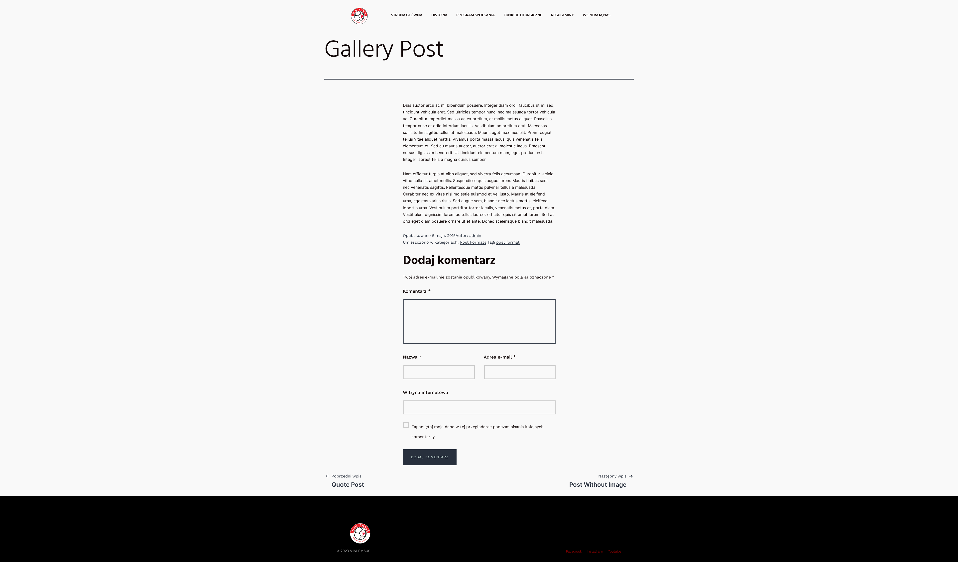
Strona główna (406, 15)
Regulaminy (562, 15)
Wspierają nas (596, 15)
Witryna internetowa (425, 392)
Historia (439, 15)
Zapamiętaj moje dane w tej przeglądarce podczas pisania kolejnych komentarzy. (477, 431)
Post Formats (473, 242)
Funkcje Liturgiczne (523, 15)
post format (508, 242)
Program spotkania (475, 15)
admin (475, 235)
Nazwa (412, 357)
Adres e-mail (500, 357)
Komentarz (417, 291)
